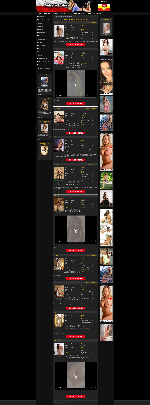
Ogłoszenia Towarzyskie (60, 16)
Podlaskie (69, 16)
